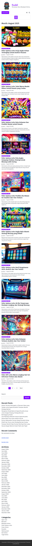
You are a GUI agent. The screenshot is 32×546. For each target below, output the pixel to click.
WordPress (16, 543)
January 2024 (5, 507)
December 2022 (6, 512)
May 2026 (4, 455)
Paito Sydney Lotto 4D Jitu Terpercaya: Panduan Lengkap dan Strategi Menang (15, 304)
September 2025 (6, 469)
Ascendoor (23, 542)
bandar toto (5, 442)
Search (4, 394)
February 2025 (6, 483)
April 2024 (4, 501)
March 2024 (5, 503)
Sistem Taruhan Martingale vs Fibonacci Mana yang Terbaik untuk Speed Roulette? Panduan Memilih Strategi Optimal (15, 407)
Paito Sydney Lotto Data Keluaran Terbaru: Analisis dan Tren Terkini (14, 340)
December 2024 (6, 486)
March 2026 (5, 458)
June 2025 (4, 475)
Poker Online (5, 527)
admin (3, 54)
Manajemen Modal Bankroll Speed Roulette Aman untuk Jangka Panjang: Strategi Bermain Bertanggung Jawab (15, 412)
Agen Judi (4, 519)
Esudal (15, 4)
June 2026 (4, 453)
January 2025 (5, 484)
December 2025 (6, 464)
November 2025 (6, 466)
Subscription (5, 12)
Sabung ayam (5, 531)
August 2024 (5, 494)
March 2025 (5, 481)
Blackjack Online (6, 523)
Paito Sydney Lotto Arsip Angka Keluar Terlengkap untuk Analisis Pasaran (15, 51)
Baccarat (4, 521)
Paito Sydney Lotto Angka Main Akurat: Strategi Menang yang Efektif (15, 232)
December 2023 (6, 509)
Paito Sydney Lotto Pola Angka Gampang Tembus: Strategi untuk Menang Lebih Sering (13, 160)
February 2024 (6, 505)
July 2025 (4, 473)
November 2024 (6, 488)
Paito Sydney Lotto (6, 48)
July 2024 (4, 496)
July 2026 (4, 451)
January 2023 (5, 510)
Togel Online (5, 534)
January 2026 (5, 462)
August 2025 (5, 471)
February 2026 (6, 460)
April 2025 (4, 479)
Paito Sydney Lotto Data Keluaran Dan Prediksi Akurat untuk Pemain (15, 123)
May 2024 (4, 499)
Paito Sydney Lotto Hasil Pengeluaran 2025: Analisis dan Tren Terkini (15, 268)
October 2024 (5, 490)
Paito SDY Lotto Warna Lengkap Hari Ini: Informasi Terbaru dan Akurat (16, 376)
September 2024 (6, 492)
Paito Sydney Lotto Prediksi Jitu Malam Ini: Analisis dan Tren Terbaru (15, 197)
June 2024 (4, 497)
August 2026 (5, 449)
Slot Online (4, 533)
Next (21, 388)
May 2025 (4, 477)
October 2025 (5, 468)
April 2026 (4, 456)
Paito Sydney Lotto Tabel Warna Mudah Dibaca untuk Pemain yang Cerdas (15, 87)
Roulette (4, 529)
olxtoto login (5, 438)
